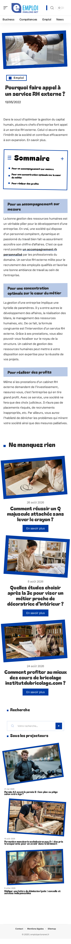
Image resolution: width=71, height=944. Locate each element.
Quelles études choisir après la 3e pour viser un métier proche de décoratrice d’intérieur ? (35, 595)
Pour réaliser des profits (25, 184)
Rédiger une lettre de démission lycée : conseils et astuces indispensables (32, 892)
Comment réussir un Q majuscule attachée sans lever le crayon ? (35, 514)
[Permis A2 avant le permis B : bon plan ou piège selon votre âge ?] (33, 764)
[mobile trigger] (6, 8)
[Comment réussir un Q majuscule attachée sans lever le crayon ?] (34, 477)
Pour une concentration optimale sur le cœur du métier (36, 176)
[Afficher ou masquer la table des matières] (57, 159)
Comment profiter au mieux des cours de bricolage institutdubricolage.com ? (35, 677)
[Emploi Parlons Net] (24, 8)
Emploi (19, 77)
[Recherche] (52, 8)
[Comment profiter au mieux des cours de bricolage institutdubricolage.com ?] (34, 641)
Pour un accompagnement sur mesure (33, 169)
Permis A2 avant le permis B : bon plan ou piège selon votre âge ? (31, 793)
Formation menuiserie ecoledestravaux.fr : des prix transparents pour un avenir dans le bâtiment (33, 842)
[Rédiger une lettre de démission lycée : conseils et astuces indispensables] (35, 867)
